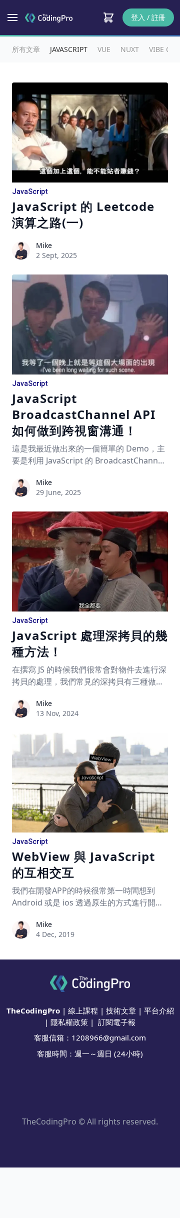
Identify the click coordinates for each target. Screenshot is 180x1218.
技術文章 (121, 1011)
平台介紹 (159, 1011)
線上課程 (83, 1011)
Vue (104, 49)
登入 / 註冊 (148, 17)
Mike (44, 245)
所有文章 (26, 49)
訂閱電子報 (117, 1022)
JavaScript (69, 49)
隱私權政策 (69, 1022)
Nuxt (129, 49)
